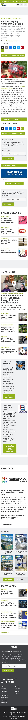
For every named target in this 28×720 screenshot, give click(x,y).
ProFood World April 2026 (7, 573)
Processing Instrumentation (6, 611)
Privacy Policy (13, 712)
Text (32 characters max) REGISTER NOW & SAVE (9, 448)
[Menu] (25, 4)
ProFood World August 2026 (7, 552)
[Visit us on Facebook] (5, 682)
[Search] (21, 4)
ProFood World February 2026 (20, 573)
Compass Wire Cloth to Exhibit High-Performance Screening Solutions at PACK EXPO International (13, 509)
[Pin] (22, 47)
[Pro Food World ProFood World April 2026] (7, 563)
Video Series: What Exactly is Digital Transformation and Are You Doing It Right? (9, 351)
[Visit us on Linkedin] (9, 682)
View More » (5, 632)
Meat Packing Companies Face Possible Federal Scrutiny (6, 220)
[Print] (2, 47)
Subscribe (8, 580)
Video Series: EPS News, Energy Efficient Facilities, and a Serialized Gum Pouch (12, 299)
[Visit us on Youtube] (12, 682)
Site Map (14, 714)
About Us (4, 712)
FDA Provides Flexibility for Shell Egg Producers (9, 241)
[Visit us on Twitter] (2, 682)
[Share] (10, 47)
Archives (20, 580)
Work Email (6, 150)
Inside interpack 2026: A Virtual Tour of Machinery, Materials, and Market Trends (8, 615)
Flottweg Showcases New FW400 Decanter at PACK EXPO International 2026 (12, 517)
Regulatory (17, 18)
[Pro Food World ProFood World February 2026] (21, 563)
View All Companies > (14, 183)
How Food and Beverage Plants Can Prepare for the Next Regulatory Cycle (8, 604)
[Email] (6, 47)
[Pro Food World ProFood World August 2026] (7, 542)
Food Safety (6, 18)
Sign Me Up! (8, 158)
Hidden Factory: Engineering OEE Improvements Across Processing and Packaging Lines (8, 340)
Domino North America (12, 41)
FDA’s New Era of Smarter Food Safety (8, 251)
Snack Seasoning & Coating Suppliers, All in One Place (8, 625)
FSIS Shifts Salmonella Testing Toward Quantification (8, 317)
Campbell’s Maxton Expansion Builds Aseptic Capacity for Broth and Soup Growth (8, 329)
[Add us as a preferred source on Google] (2, 50)
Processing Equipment (8, 621)
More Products (8, 524)
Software (4, 336)
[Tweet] (18, 47)
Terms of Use (22, 712)
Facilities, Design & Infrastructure (12, 293)
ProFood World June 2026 (21, 552)
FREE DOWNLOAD (9, 396)
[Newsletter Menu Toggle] (18, 4)
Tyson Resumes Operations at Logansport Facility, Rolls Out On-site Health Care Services (8, 231)
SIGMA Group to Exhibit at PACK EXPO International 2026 (12, 493)
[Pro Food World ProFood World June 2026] (21, 542)
